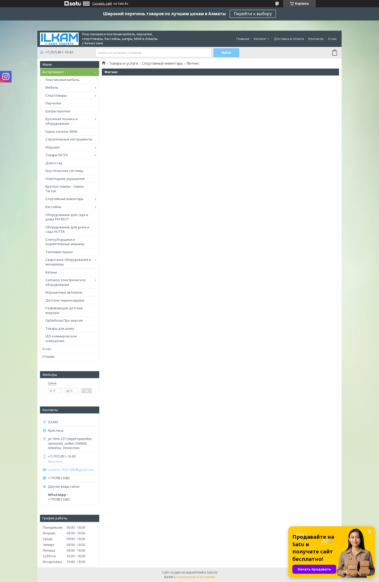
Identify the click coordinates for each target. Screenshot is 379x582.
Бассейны (53, 206)
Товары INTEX (56, 155)
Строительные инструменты (68, 139)
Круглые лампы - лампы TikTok (64, 188)
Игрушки (52, 147)
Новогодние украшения (65, 178)
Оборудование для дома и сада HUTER (67, 229)
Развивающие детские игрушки (64, 310)
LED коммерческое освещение (61, 338)
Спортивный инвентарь (64, 198)
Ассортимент (53, 72)
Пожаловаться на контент (196, 577)
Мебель (51, 87)
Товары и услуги (123, 63)
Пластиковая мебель (62, 79)
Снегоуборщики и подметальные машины (64, 241)
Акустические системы (64, 170)
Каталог (260, 38)
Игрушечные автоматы (64, 292)
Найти (226, 53)
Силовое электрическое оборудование (65, 282)
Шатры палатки (57, 111)
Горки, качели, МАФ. (61, 131)
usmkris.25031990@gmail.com (71, 470)
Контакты (316, 38)
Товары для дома (59, 328)
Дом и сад (53, 163)
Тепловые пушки (59, 252)
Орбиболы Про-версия (64, 320)
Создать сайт (102, 3)
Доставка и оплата (289, 38)
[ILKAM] (59, 38)
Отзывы (48, 356)
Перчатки (53, 103)
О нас (332, 38)
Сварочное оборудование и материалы (68, 262)
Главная (242, 38)
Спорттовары (56, 95)
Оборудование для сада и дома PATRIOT (66, 217)
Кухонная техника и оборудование (61, 121)
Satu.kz (212, 572)
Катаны (51, 272)
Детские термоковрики (64, 300)
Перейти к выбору (253, 13)
